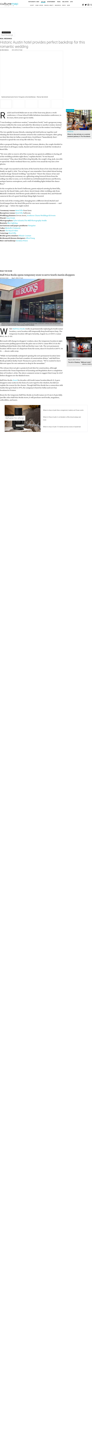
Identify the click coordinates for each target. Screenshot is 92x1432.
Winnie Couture (25, 235)
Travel (59, 1)
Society (32, 5)
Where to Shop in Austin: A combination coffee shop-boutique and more (62, 418)
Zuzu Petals (10, 218)
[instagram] (88, 5)
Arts (71, 1)
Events (64, 5)
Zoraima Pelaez (22, 241)
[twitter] (86, 5)
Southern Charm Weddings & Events (41, 215)
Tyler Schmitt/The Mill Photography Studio (30, 220)
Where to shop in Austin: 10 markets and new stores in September (62, 427)
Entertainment (51, 1)
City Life (43, 1)
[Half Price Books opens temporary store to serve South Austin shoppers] (31, 302)
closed (15, 380)
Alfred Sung (30, 238)
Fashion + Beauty (48, 5)
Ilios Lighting (12, 223)
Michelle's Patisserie (13, 228)
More (68, 5)
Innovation (58, 5)
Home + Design (39, 5)
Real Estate (65, 1)
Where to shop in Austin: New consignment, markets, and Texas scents (63, 410)
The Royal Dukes (11, 230)
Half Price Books (19, 329)
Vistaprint (32, 225)
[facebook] (83, 5)
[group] (6, 104)
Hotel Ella (19, 210)
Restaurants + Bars (33, 1)
